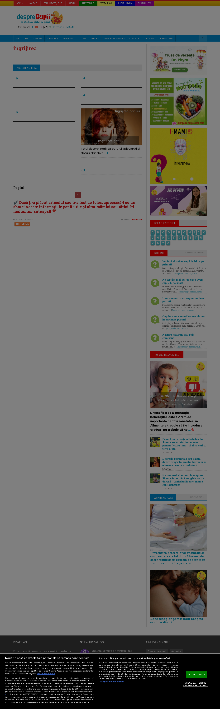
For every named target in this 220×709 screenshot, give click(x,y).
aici (6, 694)
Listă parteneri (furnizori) (111, 681)
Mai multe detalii (46, 673)
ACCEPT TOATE (197, 674)
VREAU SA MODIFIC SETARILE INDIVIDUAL (195, 684)
